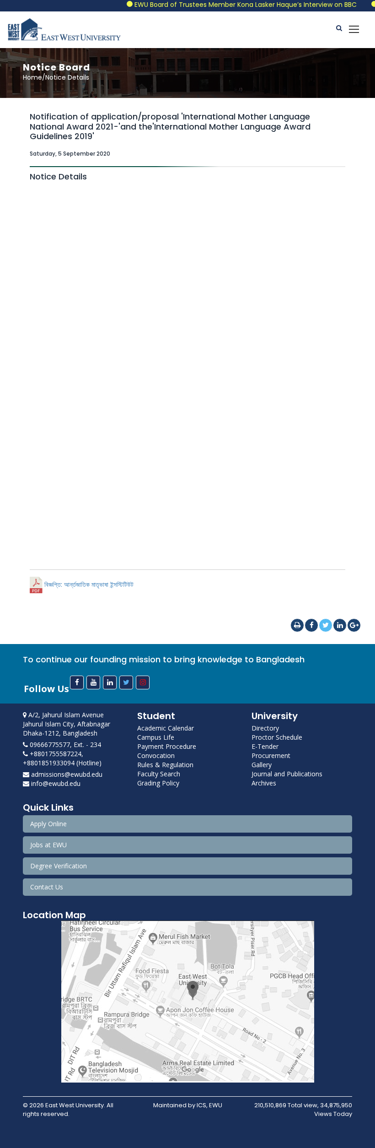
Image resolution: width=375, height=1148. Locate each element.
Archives (264, 783)
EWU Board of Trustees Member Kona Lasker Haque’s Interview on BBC (232, 4)
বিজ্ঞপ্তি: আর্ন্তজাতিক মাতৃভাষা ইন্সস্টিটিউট (88, 584)
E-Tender (265, 746)
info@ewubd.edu (54, 783)
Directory (265, 728)
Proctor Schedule (277, 737)
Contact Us (46, 887)
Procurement (271, 755)
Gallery (262, 764)
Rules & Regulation (165, 764)
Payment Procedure (166, 746)
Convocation (156, 755)
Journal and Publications (287, 773)
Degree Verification (58, 865)
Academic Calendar (165, 728)
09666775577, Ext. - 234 (64, 744)
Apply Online (48, 823)
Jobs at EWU (48, 844)
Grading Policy (158, 783)
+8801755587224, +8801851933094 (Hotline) (62, 758)
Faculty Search (158, 773)
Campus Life (155, 737)
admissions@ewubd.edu (65, 774)
